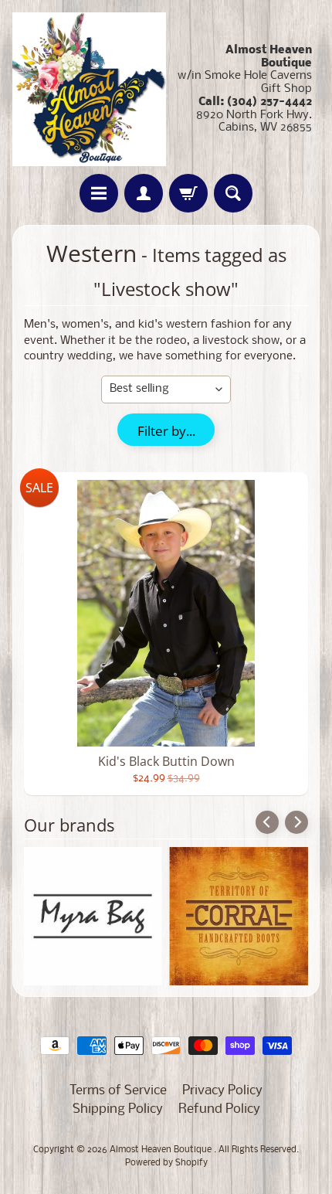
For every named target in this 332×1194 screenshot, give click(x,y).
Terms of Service (118, 1090)
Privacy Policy (222, 1090)
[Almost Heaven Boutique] (89, 89)
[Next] (296, 822)
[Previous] (267, 822)
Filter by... (166, 431)
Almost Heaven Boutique (162, 1150)
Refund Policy (219, 1109)
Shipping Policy (118, 1109)
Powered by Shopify (166, 1163)
